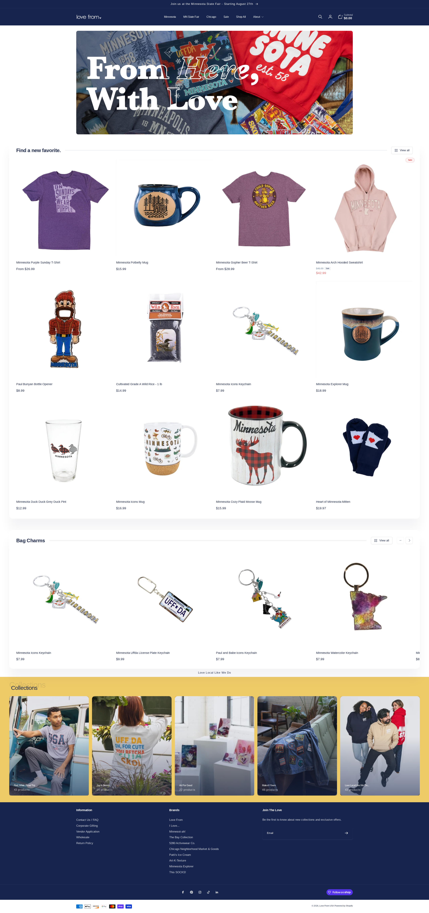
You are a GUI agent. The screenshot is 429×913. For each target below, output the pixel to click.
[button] (257, 17)
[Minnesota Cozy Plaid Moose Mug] (265, 489)
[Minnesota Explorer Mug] (364, 371)
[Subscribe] (346, 833)
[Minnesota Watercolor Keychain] (364, 640)
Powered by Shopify (343, 906)
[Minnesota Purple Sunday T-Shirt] (65, 249)
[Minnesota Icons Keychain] (265, 371)
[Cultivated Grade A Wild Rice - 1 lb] (165, 371)
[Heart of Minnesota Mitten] (364, 489)
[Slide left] (400, 540)
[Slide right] (409, 540)
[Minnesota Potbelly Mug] (165, 249)
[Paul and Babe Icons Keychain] (265, 640)
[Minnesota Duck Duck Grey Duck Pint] (65, 489)
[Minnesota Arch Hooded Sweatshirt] (364, 249)
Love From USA (326, 906)
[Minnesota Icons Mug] (165, 489)
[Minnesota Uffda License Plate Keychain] (165, 640)
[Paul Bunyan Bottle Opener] (65, 371)
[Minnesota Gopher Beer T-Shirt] (265, 249)
